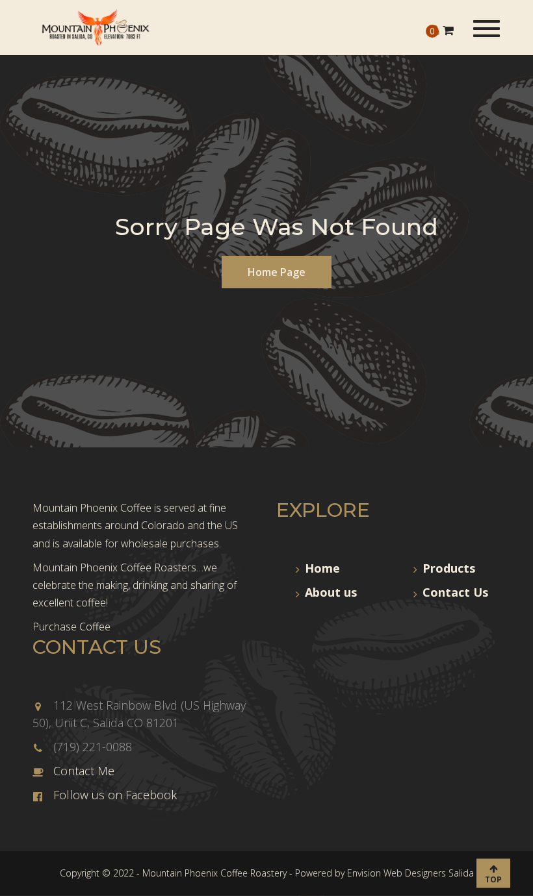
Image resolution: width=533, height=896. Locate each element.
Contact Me (83, 770)
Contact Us (455, 592)
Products (448, 568)
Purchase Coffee (71, 626)
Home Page (277, 272)
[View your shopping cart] (448, 30)
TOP (493, 878)
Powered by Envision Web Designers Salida (384, 873)
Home (322, 568)
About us (331, 592)
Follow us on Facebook (115, 795)
